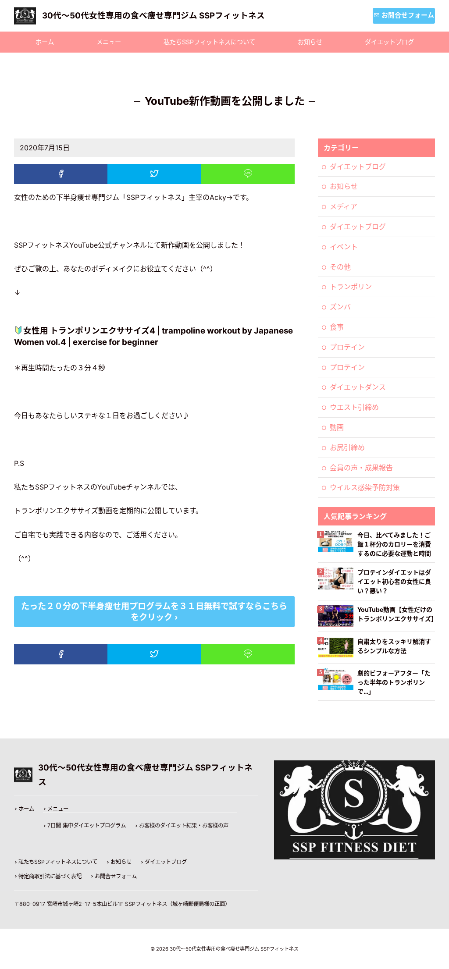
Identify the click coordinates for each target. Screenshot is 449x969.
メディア (343, 206)
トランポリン (351, 286)
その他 (340, 267)
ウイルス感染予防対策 (365, 487)
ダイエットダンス (358, 387)
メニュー (108, 42)
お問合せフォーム (116, 876)
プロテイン (347, 347)
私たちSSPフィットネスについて (209, 42)
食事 (337, 327)
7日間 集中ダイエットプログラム (86, 825)
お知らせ (310, 42)
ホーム (45, 42)
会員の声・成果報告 (361, 467)
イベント (344, 246)
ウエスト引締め (354, 407)
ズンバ (340, 306)
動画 (337, 427)
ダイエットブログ (389, 42)
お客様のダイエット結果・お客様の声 (183, 825)
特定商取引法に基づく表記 (50, 876)
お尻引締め (347, 447)
